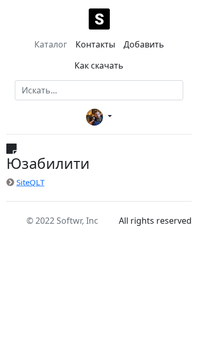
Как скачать (99, 65)
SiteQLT (30, 182)
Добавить (144, 44)
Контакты (95, 44)
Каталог (50, 44)
